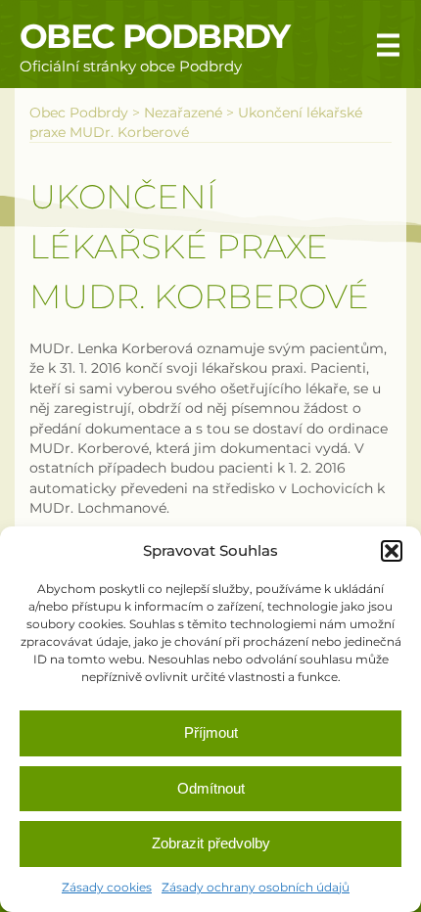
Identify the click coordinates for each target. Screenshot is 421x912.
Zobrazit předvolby (211, 843)
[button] (391, 551)
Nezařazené (183, 112)
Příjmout (211, 732)
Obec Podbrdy (155, 36)
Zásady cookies (107, 887)
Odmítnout (211, 788)
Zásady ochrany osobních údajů (256, 887)
